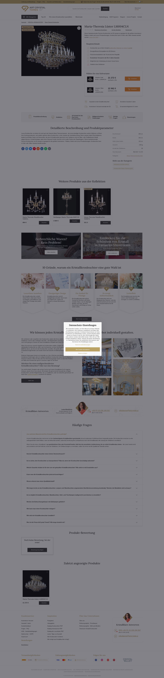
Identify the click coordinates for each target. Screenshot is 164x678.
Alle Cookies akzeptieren (83, 349)
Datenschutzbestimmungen (82, 344)
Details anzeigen (82, 353)
